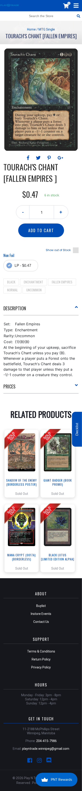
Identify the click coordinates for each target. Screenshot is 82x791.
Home (31, 29)
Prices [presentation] (9, 386)
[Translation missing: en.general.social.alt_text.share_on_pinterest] (49, 158)
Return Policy (41, 659)
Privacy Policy (41, 667)
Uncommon (34, 289)
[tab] (41, 310)
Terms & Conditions (41, 651)
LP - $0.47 (23, 265)
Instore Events (41, 614)
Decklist (77, 429)
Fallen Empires (62, 281)
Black (11, 281)
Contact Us (41, 622)
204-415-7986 (46, 741)
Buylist (41, 606)
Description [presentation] (14, 308)
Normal (12, 289)
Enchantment (33, 281)
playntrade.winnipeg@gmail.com (45, 748)
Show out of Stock (58, 250)
